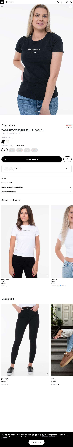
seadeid (4, 437)
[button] (36, 178)
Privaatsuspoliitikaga (48, 436)
